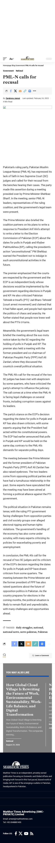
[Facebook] (16, 833)
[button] (5, 59)
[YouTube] (26, 833)
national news (11, 632)
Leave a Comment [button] (42, 656)
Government (20, 66)
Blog (13, 66)
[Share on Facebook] (11, 90)
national (38, 627)
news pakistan (28, 632)
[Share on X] (15, 90)
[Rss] (31, 833)
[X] (20, 833)
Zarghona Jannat (13, 98)
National (19, 71)
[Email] (20, 90)
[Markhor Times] (27, 59)
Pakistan (43, 632)
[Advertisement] (27, 28)
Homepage (7, 66)
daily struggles (24, 627)
